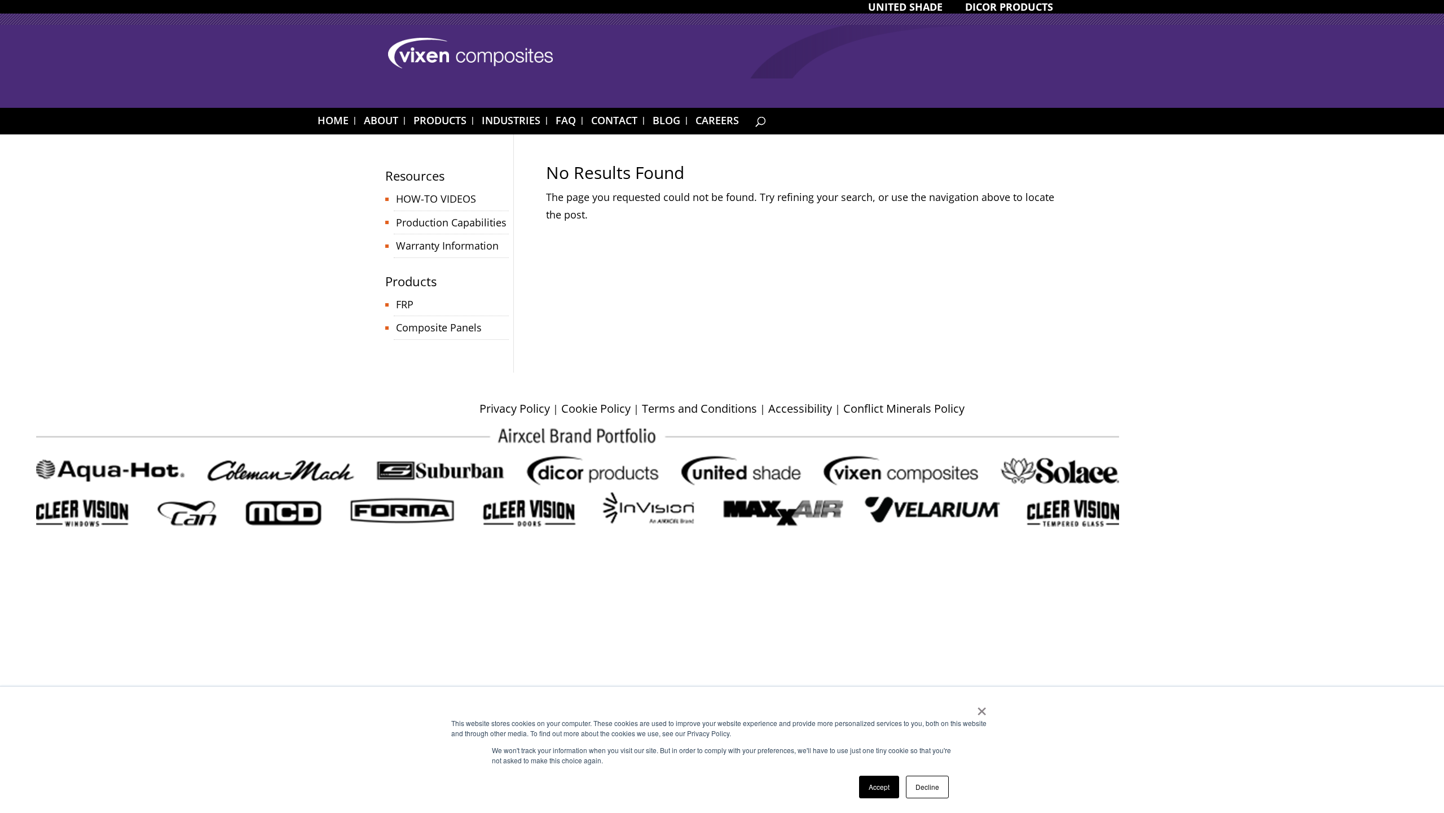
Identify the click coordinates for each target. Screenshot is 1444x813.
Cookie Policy (596, 408)
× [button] (981, 707)
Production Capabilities (451, 222)
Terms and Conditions (699, 408)
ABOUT (381, 121)
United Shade (905, 7)
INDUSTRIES (511, 121)
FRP (404, 304)
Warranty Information (447, 245)
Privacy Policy (514, 408)
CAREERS (717, 121)
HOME (333, 121)
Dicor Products (1009, 7)
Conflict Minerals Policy (904, 408)
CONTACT (614, 121)
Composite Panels (439, 327)
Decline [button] (927, 787)
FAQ (566, 121)
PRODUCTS (439, 121)
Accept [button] (879, 787)
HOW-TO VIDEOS (436, 199)
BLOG (666, 121)
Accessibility (800, 408)
